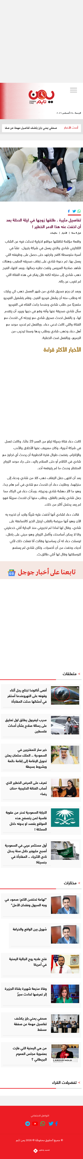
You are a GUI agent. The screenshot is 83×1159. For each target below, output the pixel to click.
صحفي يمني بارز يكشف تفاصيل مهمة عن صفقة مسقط (33, 128)
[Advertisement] (41, 41)
